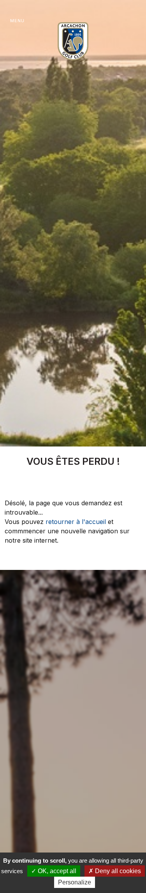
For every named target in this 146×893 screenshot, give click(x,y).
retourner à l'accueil (76, 522)
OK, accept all (56, 871)
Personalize (74, 882)
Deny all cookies (117, 871)
